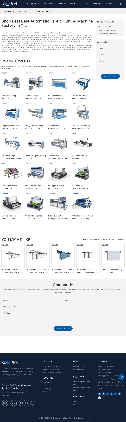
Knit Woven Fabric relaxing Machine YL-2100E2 (80, 97)
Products (121, 239)
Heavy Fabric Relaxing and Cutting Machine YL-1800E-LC (82, 127)
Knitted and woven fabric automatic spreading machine (82, 217)
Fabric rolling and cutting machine (35, 157)
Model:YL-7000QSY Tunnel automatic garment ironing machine (62, 271)
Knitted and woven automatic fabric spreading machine (9, 187)
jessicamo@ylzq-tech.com (113, 379)
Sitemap (88, 418)
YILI (2, 11)
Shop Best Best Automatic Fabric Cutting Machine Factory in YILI (31, 11)
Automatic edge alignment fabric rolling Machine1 (57, 157)
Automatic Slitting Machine (8, 97)
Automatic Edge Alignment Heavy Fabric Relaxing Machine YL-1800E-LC (11, 157)
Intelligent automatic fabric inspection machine (56, 187)
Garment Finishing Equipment (90, 239)
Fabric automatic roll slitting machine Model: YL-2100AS (58, 217)
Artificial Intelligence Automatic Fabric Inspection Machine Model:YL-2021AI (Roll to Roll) (35, 217)
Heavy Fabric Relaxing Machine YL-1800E (34, 127)
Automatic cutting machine (79, 157)
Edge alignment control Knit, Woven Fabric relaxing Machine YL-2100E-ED (11, 127)
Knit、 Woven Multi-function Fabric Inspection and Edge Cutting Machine (33, 187)
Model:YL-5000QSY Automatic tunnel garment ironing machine (87, 271)
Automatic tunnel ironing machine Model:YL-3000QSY (111, 271)
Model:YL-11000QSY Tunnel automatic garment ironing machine (12, 271)
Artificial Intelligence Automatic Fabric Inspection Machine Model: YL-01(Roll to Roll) (11, 217)
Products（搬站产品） (109, 239)
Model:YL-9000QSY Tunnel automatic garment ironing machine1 (37, 271)
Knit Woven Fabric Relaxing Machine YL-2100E (57, 97)
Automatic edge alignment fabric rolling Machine (34, 97)
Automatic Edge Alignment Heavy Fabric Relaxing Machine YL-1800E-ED (58, 127)
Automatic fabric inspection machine (80, 187)
